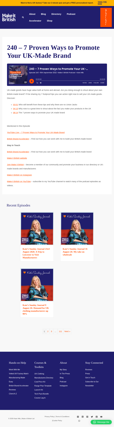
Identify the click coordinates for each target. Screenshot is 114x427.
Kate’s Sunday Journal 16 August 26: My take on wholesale (75, 252)
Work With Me (14, 370)
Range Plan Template (43, 386)
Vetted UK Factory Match (18, 374)
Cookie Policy (57, 420)
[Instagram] (78, 417)
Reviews (12, 390)
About (32, 14)
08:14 (15, 113)
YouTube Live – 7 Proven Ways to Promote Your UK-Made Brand (36, 132)
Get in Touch (90, 378)
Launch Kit (38, 390)
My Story (63, 370)
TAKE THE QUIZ (102, 3)
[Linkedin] (83, 417)
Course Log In (40, 398)
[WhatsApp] (79, 421)
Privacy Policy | (50, 416)
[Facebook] (97, 417)
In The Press (65, 374)
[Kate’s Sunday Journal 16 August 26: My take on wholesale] (77, 228)
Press (87, 374)
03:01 (15, 105)
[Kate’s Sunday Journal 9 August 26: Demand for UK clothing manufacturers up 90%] (37, 285)
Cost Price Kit (39, 382)
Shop (49, 21)
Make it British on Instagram (19, 175)
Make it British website (17, 158)
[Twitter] (92, 417)
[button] (23, 18)
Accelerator (35, 21)
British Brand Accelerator (18, 139)
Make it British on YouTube (19, 181)
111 (60, 331)
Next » (67, 331)
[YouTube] (101, 417)
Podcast (71, 14)
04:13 (15, 109)
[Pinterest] (87, 417)
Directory (56, 14)
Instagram (64, 386)
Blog (43, 14)
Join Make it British (15, 165)
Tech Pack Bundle (41, 394)
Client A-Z (13, 394)
